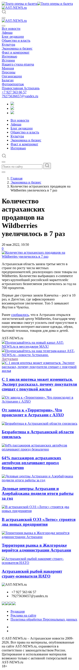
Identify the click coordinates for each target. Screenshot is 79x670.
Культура (8, 44)
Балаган (8, 80)
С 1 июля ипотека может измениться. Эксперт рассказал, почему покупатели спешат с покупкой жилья (39, 384)
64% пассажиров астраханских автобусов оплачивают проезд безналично (31, 463)
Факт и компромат (15, 52)
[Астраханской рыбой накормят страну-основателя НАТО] (39, 563)
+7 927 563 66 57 (14, 92)
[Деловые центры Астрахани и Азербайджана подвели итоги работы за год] (39, 480)
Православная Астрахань (21, 88)
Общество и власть (16, 40)
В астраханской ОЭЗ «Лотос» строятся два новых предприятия (38, 522)
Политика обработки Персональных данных (44, 619)
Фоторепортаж (13, 84)
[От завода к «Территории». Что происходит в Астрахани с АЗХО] (39, 401)
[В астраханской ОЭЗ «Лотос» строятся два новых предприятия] (39, 511)
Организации (12, 76)
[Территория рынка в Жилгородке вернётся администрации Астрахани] (39, 537)
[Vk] (12, 113)
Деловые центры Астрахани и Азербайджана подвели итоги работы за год (38, 493)
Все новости (11, 28)
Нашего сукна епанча (18, 64)
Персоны (8, 72)
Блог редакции (13, 36)
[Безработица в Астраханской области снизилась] (39, 423)
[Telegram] (12, 104)
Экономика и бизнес (17, 48)
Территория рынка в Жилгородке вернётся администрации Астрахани (36, 547)
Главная (16, 178)
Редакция (18, 611)
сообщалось (20, 315)
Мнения (8, 68)
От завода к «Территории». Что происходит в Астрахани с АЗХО (33, 412)
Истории (8, 60)
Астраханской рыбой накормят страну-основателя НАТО (32, 573)
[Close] (3, 25)
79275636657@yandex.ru (20, 96)
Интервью (9, 56)
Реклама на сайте (23, 615)
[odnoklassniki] (12, 108)
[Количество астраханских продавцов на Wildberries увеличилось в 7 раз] (39, 256)
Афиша (7, 32)
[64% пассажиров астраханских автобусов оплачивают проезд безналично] (39, 449)
